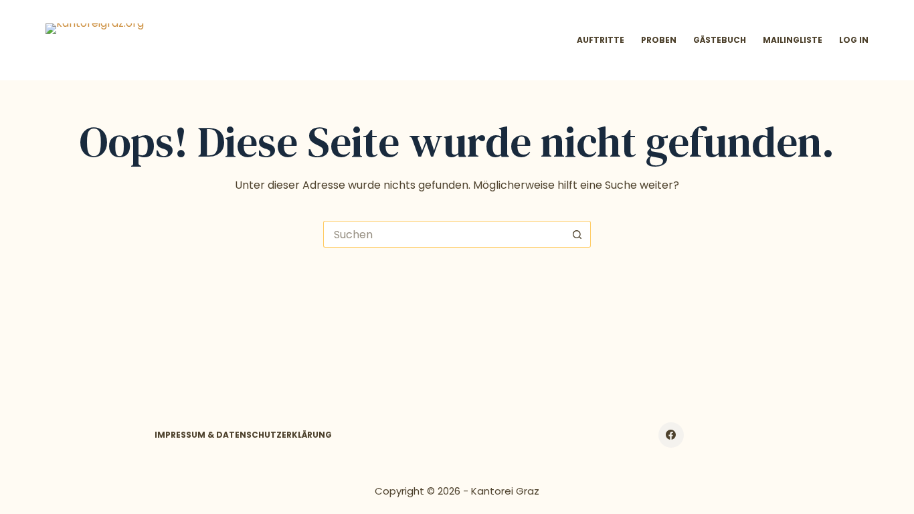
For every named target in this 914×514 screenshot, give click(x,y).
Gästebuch (719, 40)
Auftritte (600, 40)
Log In (854, 40)
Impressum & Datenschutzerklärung (243, 435)
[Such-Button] (577, 234)
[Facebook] (671, 435)
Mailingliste (792, 40)
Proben (658, 40)
